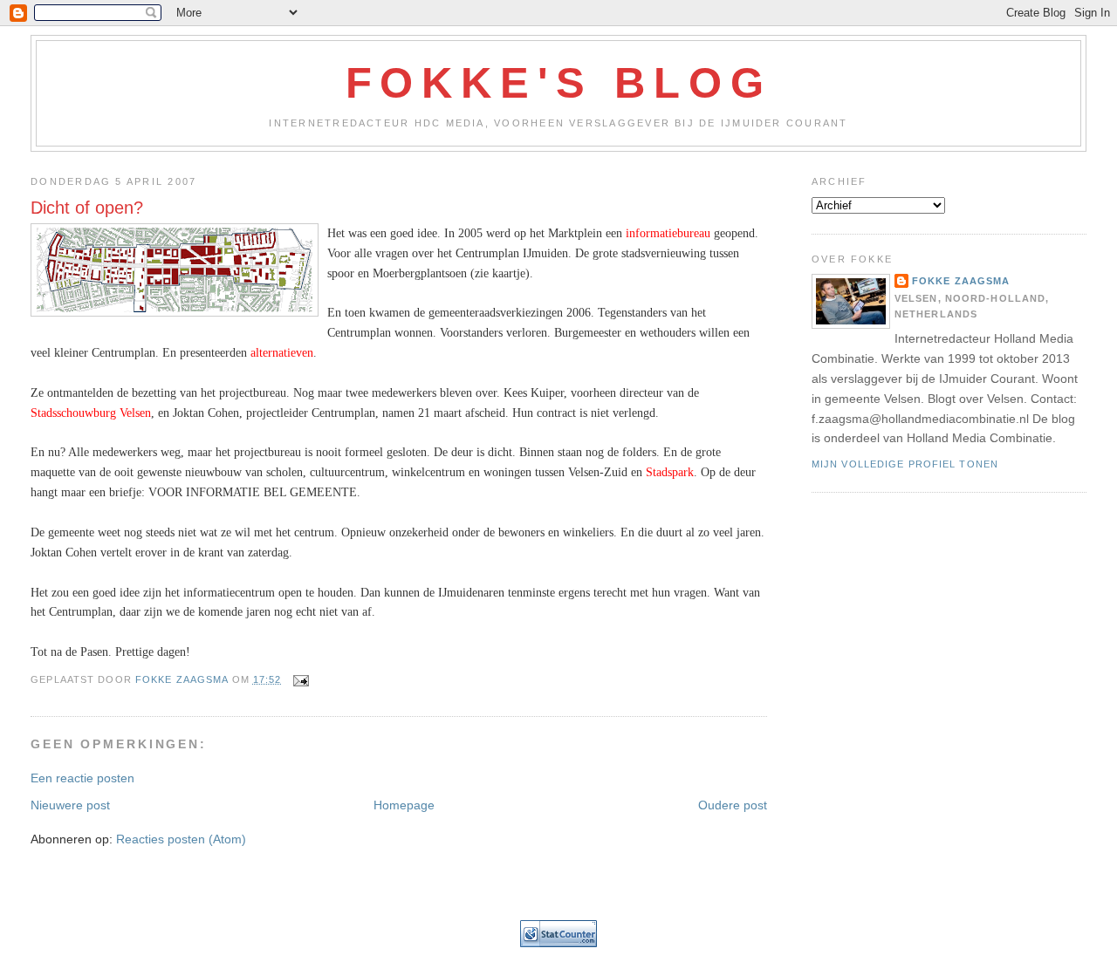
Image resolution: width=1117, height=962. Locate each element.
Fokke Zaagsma (961, 281)
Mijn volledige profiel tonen (905, 464)
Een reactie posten (82, 778)
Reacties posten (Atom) (181, 839)
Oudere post (732, 805)
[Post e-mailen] (301, 679)
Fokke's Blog (559, 82)
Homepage (404, 805)
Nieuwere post (70, 805)
